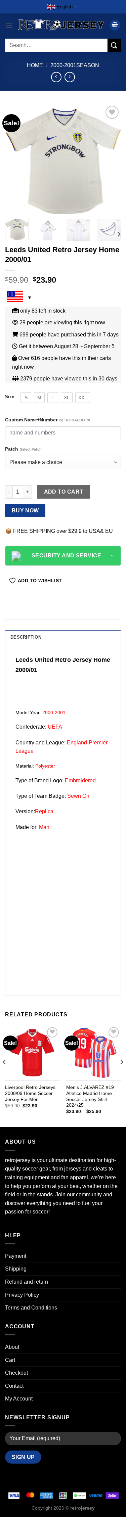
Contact (14, 1386)
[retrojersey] (61, 25)
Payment (15, 1256)
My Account (19, 1398)
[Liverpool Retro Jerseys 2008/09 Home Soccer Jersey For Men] (32, 1053)
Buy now (25, 510)
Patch (23, 449)
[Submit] (114, 45)
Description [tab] (25, 637)
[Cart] (115, 25)
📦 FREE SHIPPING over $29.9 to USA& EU (59, 531)
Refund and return (26, 1282)
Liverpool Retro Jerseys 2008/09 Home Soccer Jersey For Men (30, 1093)
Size (9, 397)
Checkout (16, 1373)
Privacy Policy (22, 1295)
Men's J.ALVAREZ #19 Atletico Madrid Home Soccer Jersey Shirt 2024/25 (90, 1096)
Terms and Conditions (31, 1308)
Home (35, 65)
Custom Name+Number (47, 419)
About (12, 1347)
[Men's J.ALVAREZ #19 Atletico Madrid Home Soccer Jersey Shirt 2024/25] (93, 1053)
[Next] (110, 159)
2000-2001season (74, 65)
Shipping (16, 1269)
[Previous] (16, 159)
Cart (10, 1360)
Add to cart (63, 492)
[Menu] (9, 25)
